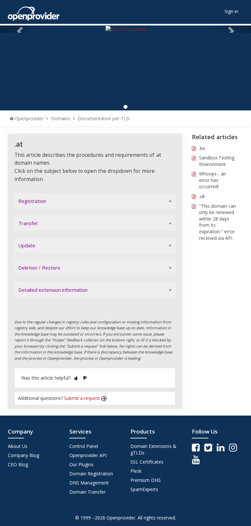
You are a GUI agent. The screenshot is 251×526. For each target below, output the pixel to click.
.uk (202, 196)
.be (202, 148)
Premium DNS (145, 480)
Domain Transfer (87, 492)
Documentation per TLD (104, 118)
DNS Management (89, 483)
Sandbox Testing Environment (216, 161)
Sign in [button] (231, 11)
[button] (76, 377)
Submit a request (82, 398)
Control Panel (83, 446)
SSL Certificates (146, 462)
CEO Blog (18, 464)
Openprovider (29, 118)
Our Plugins (81, 464)
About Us (17, 446)
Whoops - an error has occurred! (212, 180)
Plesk (136, 471)
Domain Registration (91, 473)
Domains (60, 118)
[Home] (33, 11)
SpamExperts (144, 489)
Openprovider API (88, 455)
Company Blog (23, 455)
